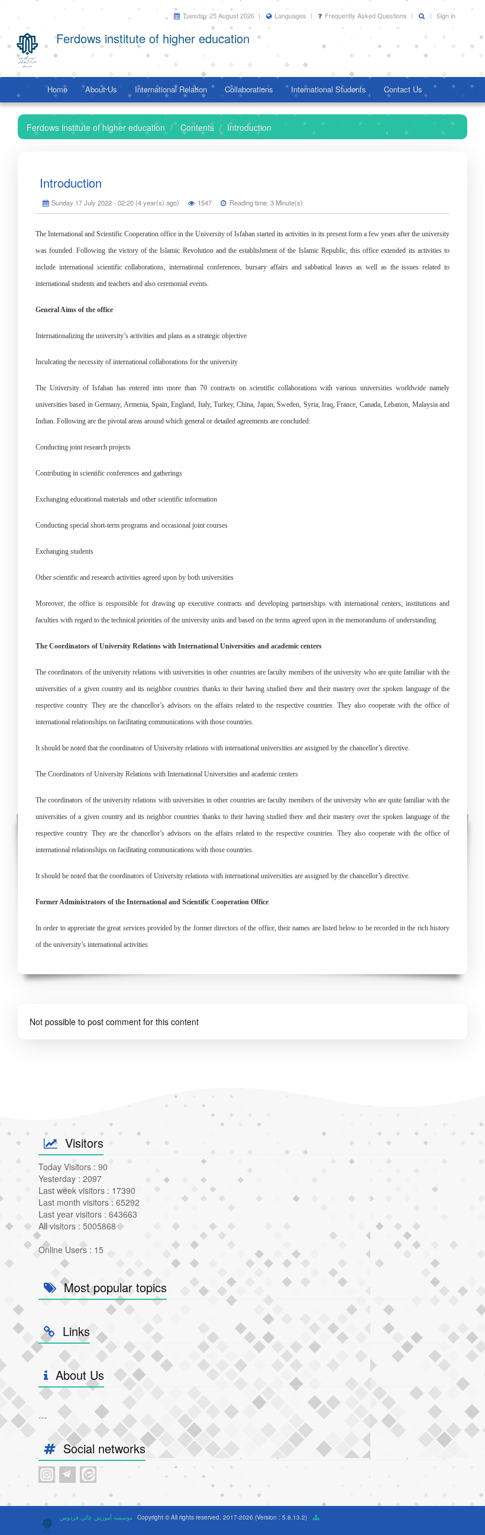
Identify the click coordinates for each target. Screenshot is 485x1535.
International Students (328, 89)
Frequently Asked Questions (366, 15)
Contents (197, 127)
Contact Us (403, 89)
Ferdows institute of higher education (96, 127)
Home (57, 89)
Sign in (445, 15)
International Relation (171, 89)
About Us (101, 89)
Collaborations (249, 89)
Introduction (71, 182)
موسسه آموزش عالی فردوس (96, 1517)
